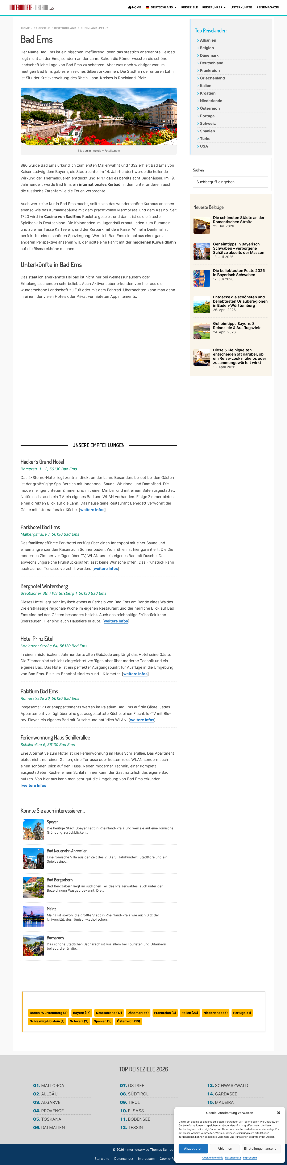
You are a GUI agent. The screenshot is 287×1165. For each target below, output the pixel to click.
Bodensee (139, 1119)
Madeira (224, 1102)
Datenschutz (233, 1157)
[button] (278, 1113)
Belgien (207, 48)
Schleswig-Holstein (47, 1021)
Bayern (82, 1013)
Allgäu (49, 1093)
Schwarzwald (231, 1085)
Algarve (51, 1102)
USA (204, 146)
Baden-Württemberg (49, 1013)
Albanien (208, 40)
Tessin (135, 1127)
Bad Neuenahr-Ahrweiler (67, 850)
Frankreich (210, 70)
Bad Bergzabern (60, 879)
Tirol (134, 1102)
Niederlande (211, 101)
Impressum (250, 1157)
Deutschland (211, 63)
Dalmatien (53, 1127)
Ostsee (136, 1085)
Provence (52, 1110)
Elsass (136, 1110)
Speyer (52, 821)
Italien (205, 85)
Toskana (51, 1119)
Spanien (207, 131)
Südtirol (138, 1093)
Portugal (208, 116)
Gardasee (226, 1093)
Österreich (210, 108)
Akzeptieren (193, 1149)
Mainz (51, 908)
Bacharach (55, 937)
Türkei (206, 138)
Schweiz (208, 123)
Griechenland (212, 78)
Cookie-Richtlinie (212, 1157)
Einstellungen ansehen (261, 1149)
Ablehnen (225, 1149)
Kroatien (208, 93)
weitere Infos (92, 509)
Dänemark (209, 55)
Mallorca (52, 1085)
